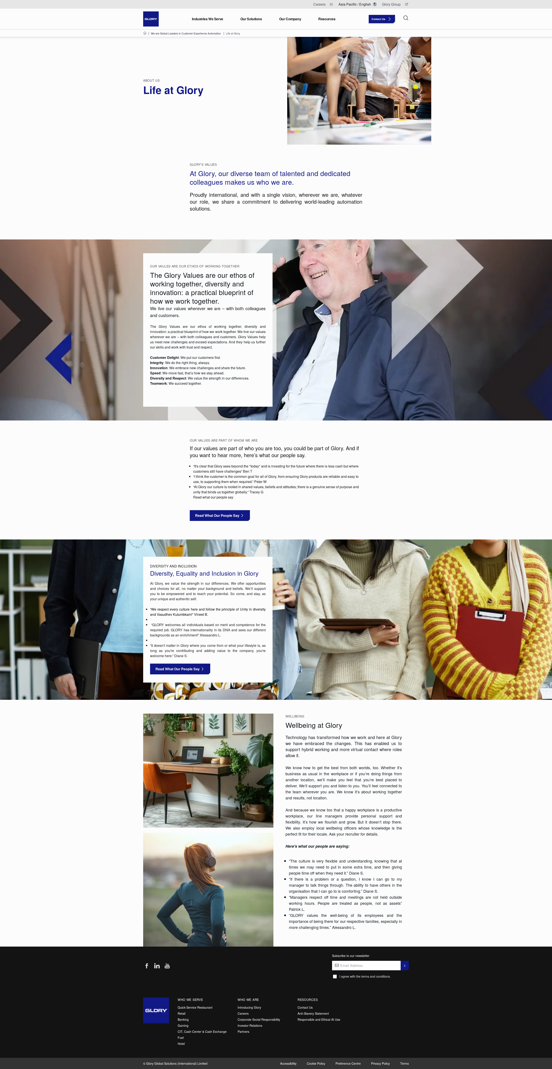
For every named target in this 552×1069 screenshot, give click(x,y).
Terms (404, 1063)
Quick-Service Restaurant (195, 1007)
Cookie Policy (316, 1063)
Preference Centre (348, 1063)
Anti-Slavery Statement (313, 1013)
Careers (243, 1013)
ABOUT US (151, 80)
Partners (243, 1031)
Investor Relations (250, 1025)
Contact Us (305, 1007)
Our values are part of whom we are (224, 440)
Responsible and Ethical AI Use (319, 1019)
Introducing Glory (249, 1007)
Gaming (183, 1025)
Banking (183, 1019)
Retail (181, 1013)
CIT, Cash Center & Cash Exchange (202, 1031)
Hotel (181, 1043)
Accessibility (288, 1063)
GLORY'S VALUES (203, 164)
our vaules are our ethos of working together (195, 266)
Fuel (181, 1037)
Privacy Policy (380, 1063)
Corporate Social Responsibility (259, 1019)
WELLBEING (295, 716)
